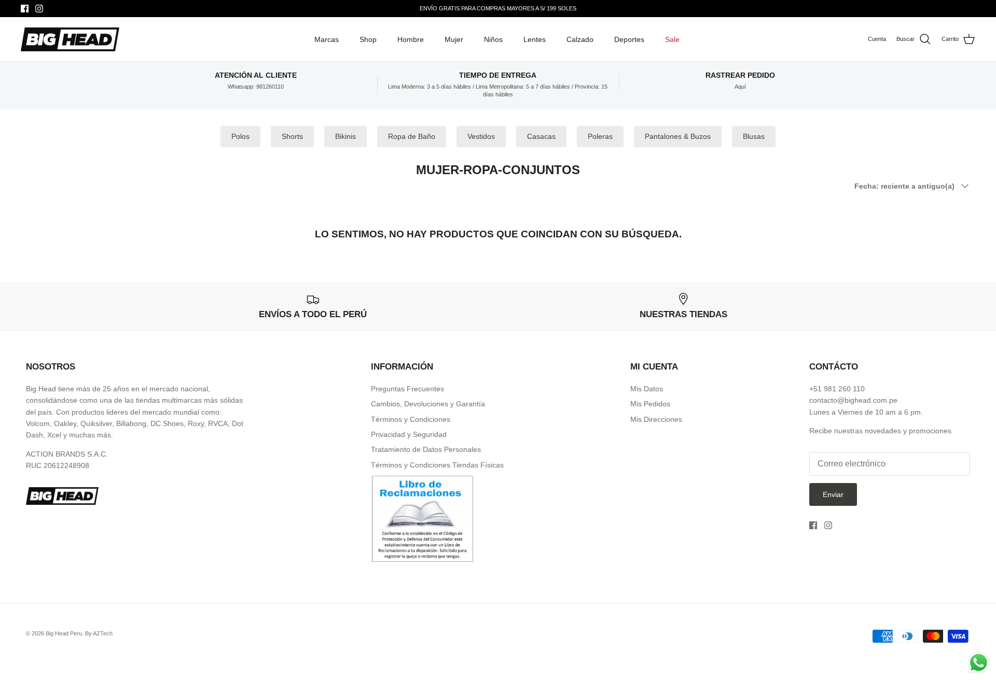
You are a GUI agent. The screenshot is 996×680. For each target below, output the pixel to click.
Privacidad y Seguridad (409, 434)
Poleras (600, 136)
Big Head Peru (64, 633)
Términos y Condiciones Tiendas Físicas (437, 465)
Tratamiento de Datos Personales (426, 449)
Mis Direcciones (656, 419)
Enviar (833, 494)
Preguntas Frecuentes (407, 389)
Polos (240, 136)
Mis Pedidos (650, 404)
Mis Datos (646, 389)
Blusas (754, 136)
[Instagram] (39, 8)
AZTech (103, 633)
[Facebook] (25, 8)
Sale (672, 39)
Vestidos (481, 136)
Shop (368, 39)
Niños (493, 39)
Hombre (410, 39)
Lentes (534, 39)
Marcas (326, 39)
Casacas (541, 136)
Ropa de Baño (411, 136)
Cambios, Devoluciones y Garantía (428, 404)
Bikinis (345, 136)
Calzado (579, 39)
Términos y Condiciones (410, 419)
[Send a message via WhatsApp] (978, 662)
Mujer (454, 39)
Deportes (629, 39)
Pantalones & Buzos (678, 136)
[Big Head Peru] (70, 39)
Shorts (292, 136)
